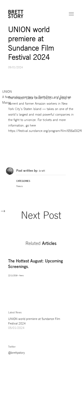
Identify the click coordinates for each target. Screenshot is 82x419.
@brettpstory (16, 353)
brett (42, 171)
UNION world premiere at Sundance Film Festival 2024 (34, 321)
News (19, 186)
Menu (71, 14)
